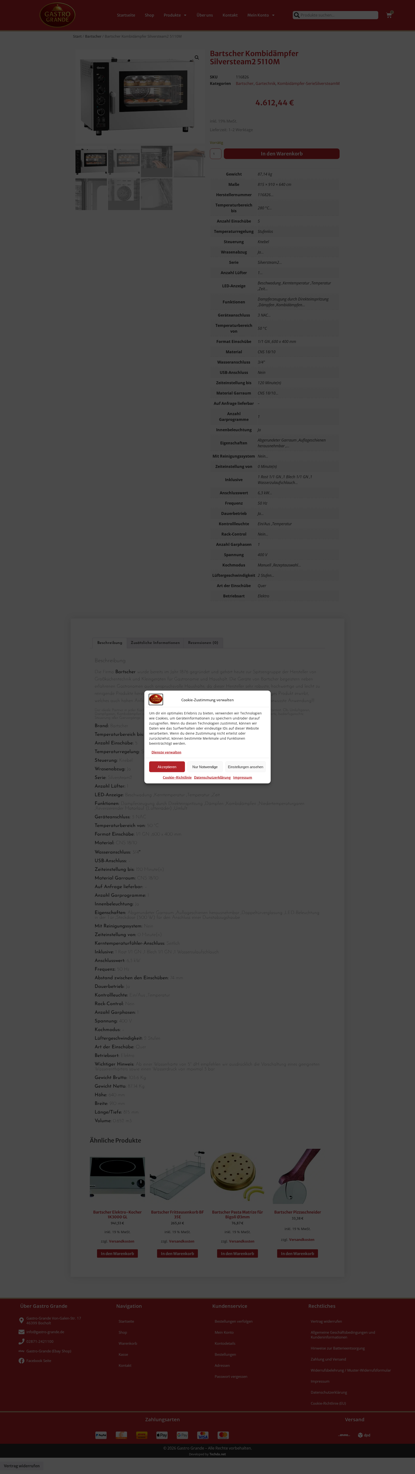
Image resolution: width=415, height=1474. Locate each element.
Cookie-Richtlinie (177, 777)
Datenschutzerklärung (212, 777)
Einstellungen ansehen (245, 767)
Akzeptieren (167, 767)
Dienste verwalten (166, 752)
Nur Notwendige (205, 767)
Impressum (242, 777)
